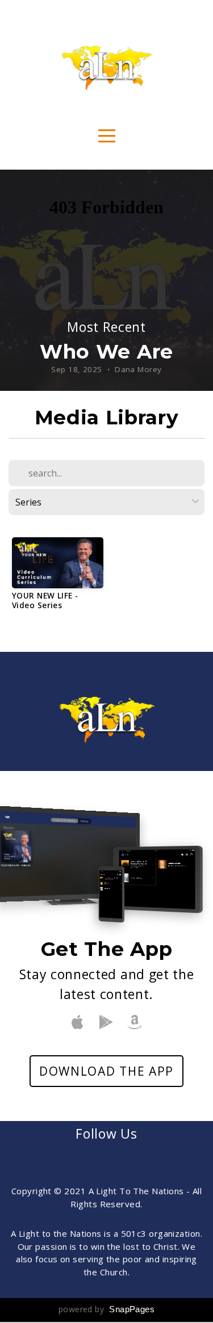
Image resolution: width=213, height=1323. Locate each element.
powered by (106, 1309)
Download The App (106, 1071)
